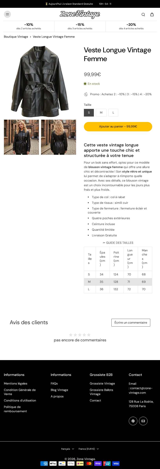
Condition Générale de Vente (20, 392)
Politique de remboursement (15, 409)
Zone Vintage (86, 459)
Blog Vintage (59, 390)
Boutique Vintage (16, 37)
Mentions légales (15, 383)
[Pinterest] (133, 421)
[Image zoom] (40, 81)
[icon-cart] (152, 14)
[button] (118, 126)
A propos (57, 396)
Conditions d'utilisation (20, 400)
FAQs (54, 383)
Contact (95, 400)
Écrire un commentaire (131, 322)
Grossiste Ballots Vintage (101, 392)
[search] (143, 14)
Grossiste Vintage (102, 383)
